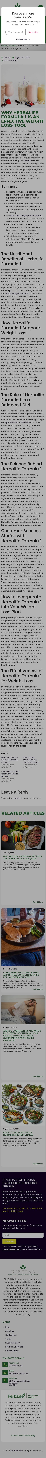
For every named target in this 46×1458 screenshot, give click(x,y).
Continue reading (23, 39)
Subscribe (33, 32)
